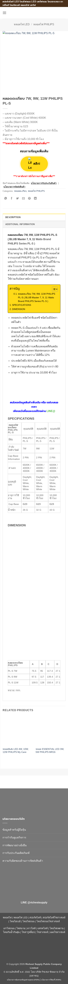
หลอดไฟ (7, 917)
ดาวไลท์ (31, 928)
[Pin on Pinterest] (29, 198)
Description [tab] (12, 217)
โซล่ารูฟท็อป (28, 932)
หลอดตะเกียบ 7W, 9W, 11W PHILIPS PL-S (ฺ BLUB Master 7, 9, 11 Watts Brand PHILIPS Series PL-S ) (36, 297)
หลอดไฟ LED (22, 24)
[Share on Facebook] (11, 198)
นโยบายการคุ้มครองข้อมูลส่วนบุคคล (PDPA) (23, 980)
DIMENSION (18, 309)
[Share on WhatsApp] (5, 198)
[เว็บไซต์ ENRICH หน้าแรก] (30, 801)
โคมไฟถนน (28, 921)
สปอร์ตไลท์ (35, 917)
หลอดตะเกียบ (20, 191)
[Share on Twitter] (17, 198)
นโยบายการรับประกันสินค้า (44, 183)
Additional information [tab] (20, 224)
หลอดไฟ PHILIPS (43, 24)
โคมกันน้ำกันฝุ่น (11, 932)
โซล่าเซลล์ (42, 932)
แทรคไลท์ (42, 928)
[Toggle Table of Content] (53, 289)
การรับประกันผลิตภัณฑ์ (16, 853)
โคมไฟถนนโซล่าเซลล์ (48, 921)
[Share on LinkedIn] (35, 198)
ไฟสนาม (21, 928)
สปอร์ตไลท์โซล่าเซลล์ (54, 917)
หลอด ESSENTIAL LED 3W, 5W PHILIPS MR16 (50, 750)
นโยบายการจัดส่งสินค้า (14, 186)
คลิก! (36, 164)
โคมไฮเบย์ (15, 921)
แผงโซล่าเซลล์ (57, 932)
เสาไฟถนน (9, 928)
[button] (4, 13)
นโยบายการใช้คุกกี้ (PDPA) (51, 980)
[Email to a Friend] (23, 198)
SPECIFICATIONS (21, 305)
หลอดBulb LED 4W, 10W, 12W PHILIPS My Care (16, 750)
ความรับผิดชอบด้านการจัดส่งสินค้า (22, 860)
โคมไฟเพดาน (57, 928)
